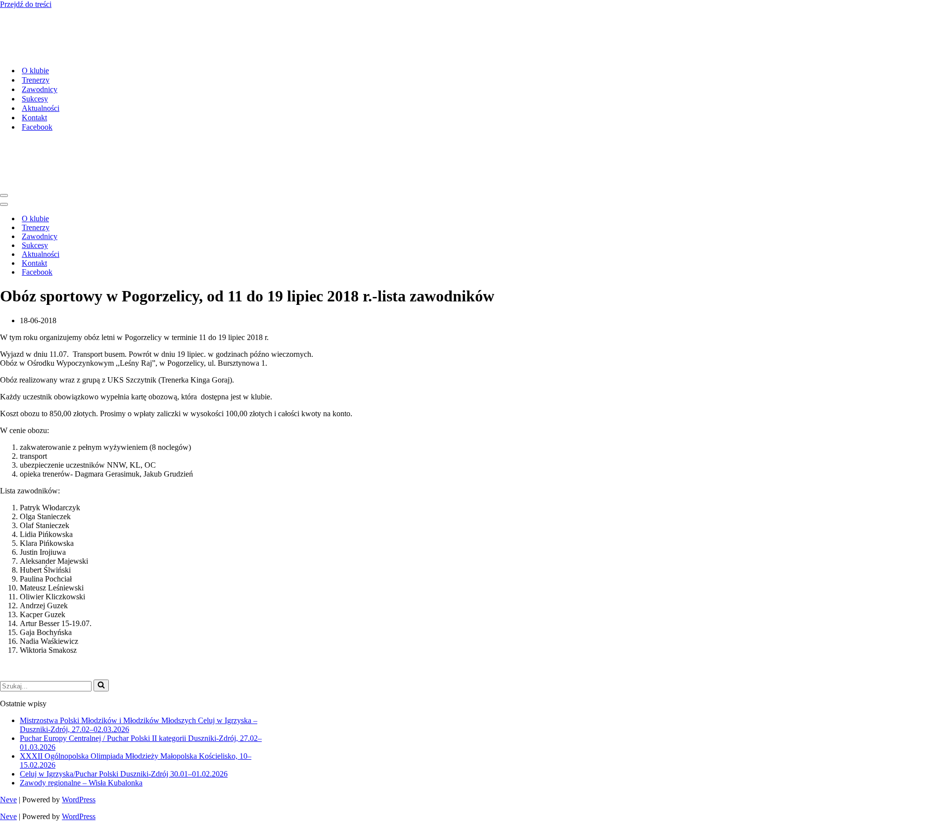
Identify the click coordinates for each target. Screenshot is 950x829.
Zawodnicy (39, 49)
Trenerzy (35, 40)
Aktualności (40, 68)
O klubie (35, 30)
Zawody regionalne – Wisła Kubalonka (81, 702)
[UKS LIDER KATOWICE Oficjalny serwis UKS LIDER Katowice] (45, 13)
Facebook (37, 87)
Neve (8, 719)
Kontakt (34, 77)
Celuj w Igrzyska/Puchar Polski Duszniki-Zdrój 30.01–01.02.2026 (124, 693)
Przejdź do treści (25, 4)
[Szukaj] (101, 605)
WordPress (78, 719)
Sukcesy (35, 58)
